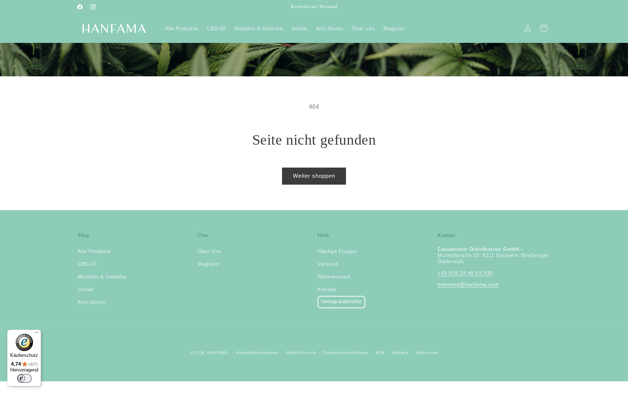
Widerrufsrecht (301, 352)
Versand (328, 264)
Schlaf (85, 289)
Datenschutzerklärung (345, 352)
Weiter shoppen (314, 176)
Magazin (208, 264)
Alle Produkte (94, 251)
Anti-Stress (91, 302)
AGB (380, 352)
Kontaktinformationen (258, 352)
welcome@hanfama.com (468, 284)
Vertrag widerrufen (341, 301)
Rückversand (334, 277)
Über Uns (209, 251)
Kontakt (327, 289)
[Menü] (36, 334)
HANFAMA (217, 352)
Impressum (427, 352)
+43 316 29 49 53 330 (465, 273)
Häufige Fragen (337, 251)
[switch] (24, 378)
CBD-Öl (87, 264)
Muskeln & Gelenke (102, 277)
